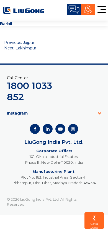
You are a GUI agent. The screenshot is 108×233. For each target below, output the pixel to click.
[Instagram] (73, 129)
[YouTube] (60, 129)
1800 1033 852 (29, 91)
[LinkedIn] (48, 129)
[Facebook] (35, 129)
